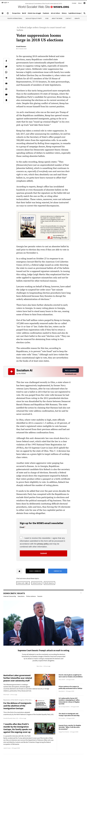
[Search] (84, 14)
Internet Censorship (9, 596)
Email (22, 527)
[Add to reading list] (6, 100)
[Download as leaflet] (6, 89)
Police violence (31, 596)
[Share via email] (6, 83)
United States (36, 583)
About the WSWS (57, 18)
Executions (21, 596)
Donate (77, 18)
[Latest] (7, 14)
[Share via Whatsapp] (6, 72)
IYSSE (46, 18)
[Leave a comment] (6, 94)
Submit (43, 553)
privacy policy (43, 544)
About (80, 3)
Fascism (39, 596)
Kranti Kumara (21, 46)
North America (49, 583)
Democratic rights (23, 583)
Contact (74, 3)
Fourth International (14, 18)
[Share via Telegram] (6, 78)
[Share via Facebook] (6, 61)
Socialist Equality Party (34, 18)
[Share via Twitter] (6, 66)
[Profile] (84, 3)
